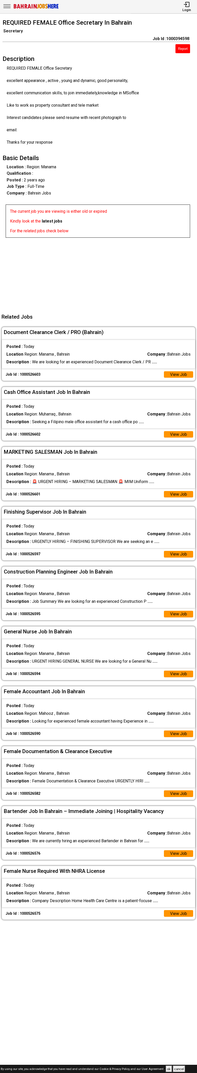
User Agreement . (153, 1069)
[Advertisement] (100, 274)
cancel (179, 1069)
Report (183, 49)
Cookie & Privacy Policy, (115, 1069)
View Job (178, 374)
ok (169, 1069)
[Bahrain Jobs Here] (36, 8)
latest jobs (52, 221)
